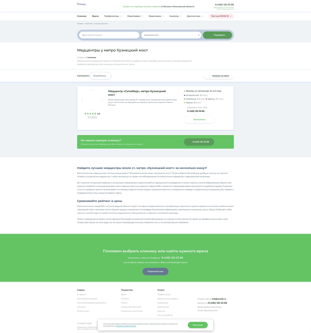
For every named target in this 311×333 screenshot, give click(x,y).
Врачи (95, 16)
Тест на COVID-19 (220, 16)
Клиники (81, 16)
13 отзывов (92, 117)
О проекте (81, 294)
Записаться (199, 119)
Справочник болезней (131, 307)
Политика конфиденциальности (91, 303)
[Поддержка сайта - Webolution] (215, 326)
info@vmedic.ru (219, 299)
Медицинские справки (167, 299)
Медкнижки (155, 16)
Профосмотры (111, 16)
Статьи (124, 303)
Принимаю (198, 325)
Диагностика (193, 16)
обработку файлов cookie (126, 326)
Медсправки (133, 16)
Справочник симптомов (132, 311)
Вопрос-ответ (83, 311)
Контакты (81, 307)
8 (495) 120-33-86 (224, 4)
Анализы (174, 16)
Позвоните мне (155, 271)
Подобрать (219, 35)
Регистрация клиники (87, 299)
